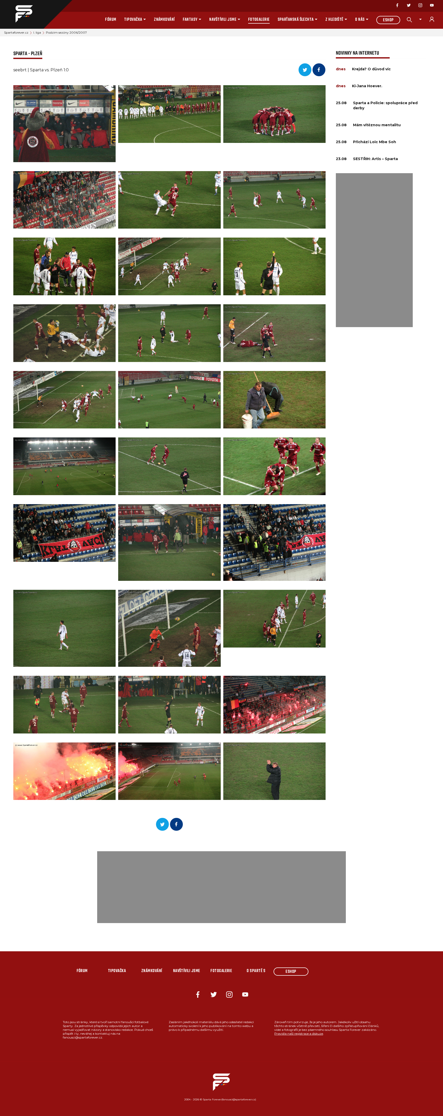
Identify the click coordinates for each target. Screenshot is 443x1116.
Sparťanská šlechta (296, 19)
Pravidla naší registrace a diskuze (298, 1033)
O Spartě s (256, 971)
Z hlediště (334, 19)
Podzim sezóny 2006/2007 (66, 32)
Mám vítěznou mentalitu (377, 125)
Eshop (388, 20)
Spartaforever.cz (16, 32)
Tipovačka (133, 19)
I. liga (37, 32)
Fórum (110, 19)
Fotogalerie (259, 19)
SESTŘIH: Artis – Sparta (375, 158)
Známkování (164, 19)
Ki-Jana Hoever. (367, 86)
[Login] (435, 19)
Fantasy (190, 19)
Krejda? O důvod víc (371, 69)
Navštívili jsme (222, 19)
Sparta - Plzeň (27, 54)
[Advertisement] (374, 250)
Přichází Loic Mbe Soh (374, 142)
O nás (360, 19)
